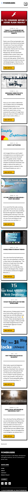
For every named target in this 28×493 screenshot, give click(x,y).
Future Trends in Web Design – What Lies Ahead (14, 198)
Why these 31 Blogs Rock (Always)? (14, 356)
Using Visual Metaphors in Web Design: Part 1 (14, 410)
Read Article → (8, 67)
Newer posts (4, 444)
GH (6, 483)
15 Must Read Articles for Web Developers (14, 302)
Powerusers (9, 3)
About (3, 470)
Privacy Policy (5, 475)
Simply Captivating (14, 145)
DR (9, 483)
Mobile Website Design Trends (14, 249)
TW (2, 483)
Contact (3, 472)
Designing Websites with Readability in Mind (14, 93)
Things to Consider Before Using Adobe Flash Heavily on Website (14, 32)
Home (2, 468)
